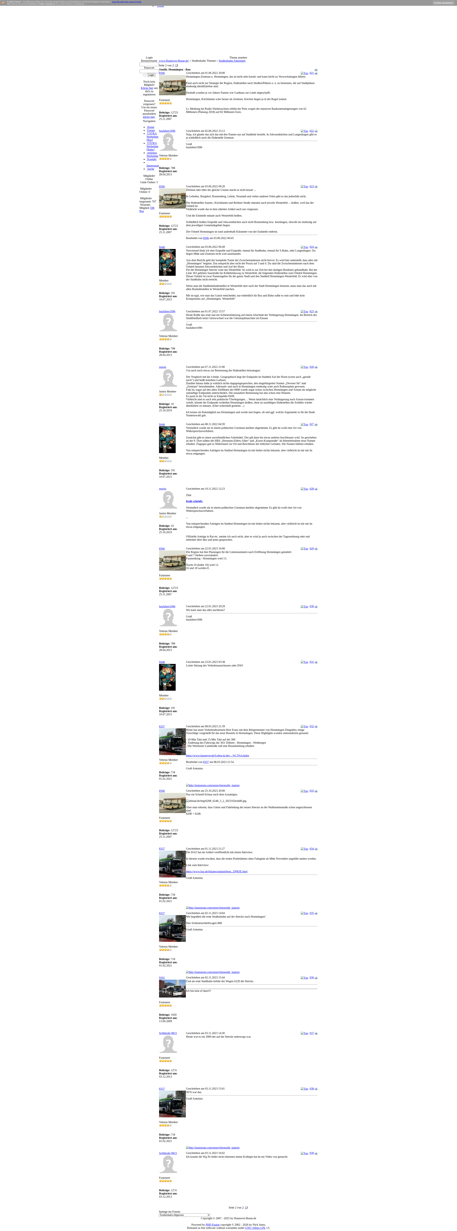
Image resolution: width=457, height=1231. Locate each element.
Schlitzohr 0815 (168, 1033)
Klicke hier (147, 88)
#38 (312, 1088)
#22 (312, 130)
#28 (312, 488)
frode (162, 246)
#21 (312, 72)
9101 (162, 977)
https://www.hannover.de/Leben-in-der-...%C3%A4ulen (217, 755)
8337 (162, 726)
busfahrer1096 (167, 130)
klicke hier (149, 116)
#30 (312, 606)
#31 (312, 661)
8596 (162, 73)
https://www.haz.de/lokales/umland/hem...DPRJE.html (216, 871)
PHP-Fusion (213, 1224)
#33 (312, 790)
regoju (162, 367)
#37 (312, 1033)
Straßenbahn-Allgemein (232, 60)
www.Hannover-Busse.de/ (174, 60)
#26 (312, 366)
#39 (312, 1152)
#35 (312, 913)
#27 (312, 424)
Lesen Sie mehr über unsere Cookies (127, 2)
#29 (312, 548)
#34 (312, 848)
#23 (312, 186)
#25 (312, 311)
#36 (312, 977)
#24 (312, 246)
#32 (312, 726)
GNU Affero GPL (255, 1227)
